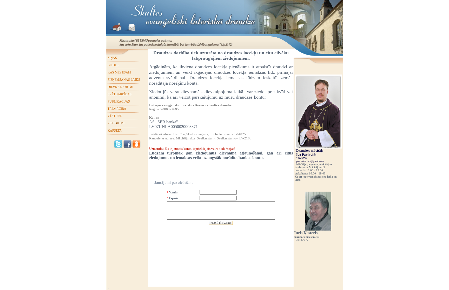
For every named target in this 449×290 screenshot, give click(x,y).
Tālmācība (117, 109)
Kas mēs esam (119, 72)
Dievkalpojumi (120, 87)
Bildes (113, 65)
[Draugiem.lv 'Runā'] (136, 147)
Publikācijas (119, 101)
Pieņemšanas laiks (124, 80)
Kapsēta (115, 130)
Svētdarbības (119, 94)
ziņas (112, 58)
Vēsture (115, 116)
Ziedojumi (116, 123)
